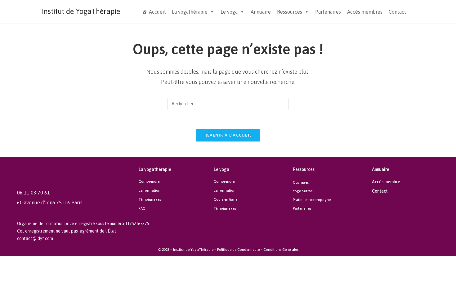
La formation (149, 190)
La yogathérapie (190, 12)
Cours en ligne (225, 199)
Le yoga (229, 12)
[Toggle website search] (414, 11)
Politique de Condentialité (238, 249)
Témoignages (150, 199)
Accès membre (386, 181)
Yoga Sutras (302, 191)
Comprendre (149, 181)
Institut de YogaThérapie (81, 11)
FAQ (142, 208)
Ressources (289, 12)
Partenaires (328, 12)
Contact (397, 12)
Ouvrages (301, 182)
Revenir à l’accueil (228, 135)
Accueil (157, 12)
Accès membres (364, 12)
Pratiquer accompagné (312, 200)
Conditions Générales (280, 249)
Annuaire (261, 12)
